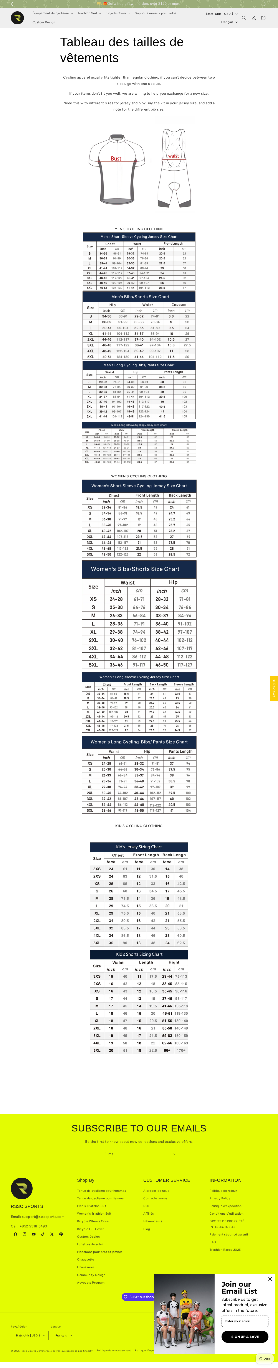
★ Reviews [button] (274, 688)
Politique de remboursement (114, 1350)
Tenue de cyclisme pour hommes (101, 1191)
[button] (265, 4)
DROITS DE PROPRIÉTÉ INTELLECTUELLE (227, 1224)
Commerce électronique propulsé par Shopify (65, 1351)
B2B (146, 1206)
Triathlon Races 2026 (225, 1250)
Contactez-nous (155, 1198)
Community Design (91, 1275)
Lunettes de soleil (90, 1244)
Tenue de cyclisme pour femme (100, 1198)
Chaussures (86, 1267)
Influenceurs (152, 1221)
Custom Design (88, 1237)
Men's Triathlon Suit (91, 1206)
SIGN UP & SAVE (245, 1336)
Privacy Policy (220, 1198)
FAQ (213, 1242)
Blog (146, 1229)
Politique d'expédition (226, 1206)
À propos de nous (156, 1191)
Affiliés (148, 1213)
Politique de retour (223, 1191)
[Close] (270, 1279)
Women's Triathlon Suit (94, 1213)
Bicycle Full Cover (90, 1229)
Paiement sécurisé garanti (229, 1234)
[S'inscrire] (173, 1154)
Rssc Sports (29, 1351)
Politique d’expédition (148, 1350)
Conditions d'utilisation (226, 1213)
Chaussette (85, 1259)
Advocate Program (91, 1282)
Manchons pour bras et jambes (100, 1252)
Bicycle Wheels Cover (93, 1221)
